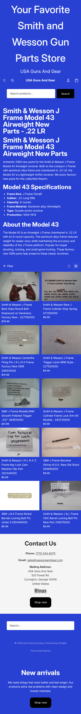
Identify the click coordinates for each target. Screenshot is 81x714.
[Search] (12, 80)
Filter (10, 266)
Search (65, 93)
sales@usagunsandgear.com (45, 560)
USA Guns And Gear (33, 643)
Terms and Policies (41, 650)
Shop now (40, 602)
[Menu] (4, 80)
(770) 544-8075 (45, 553)
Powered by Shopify (56, 643)
